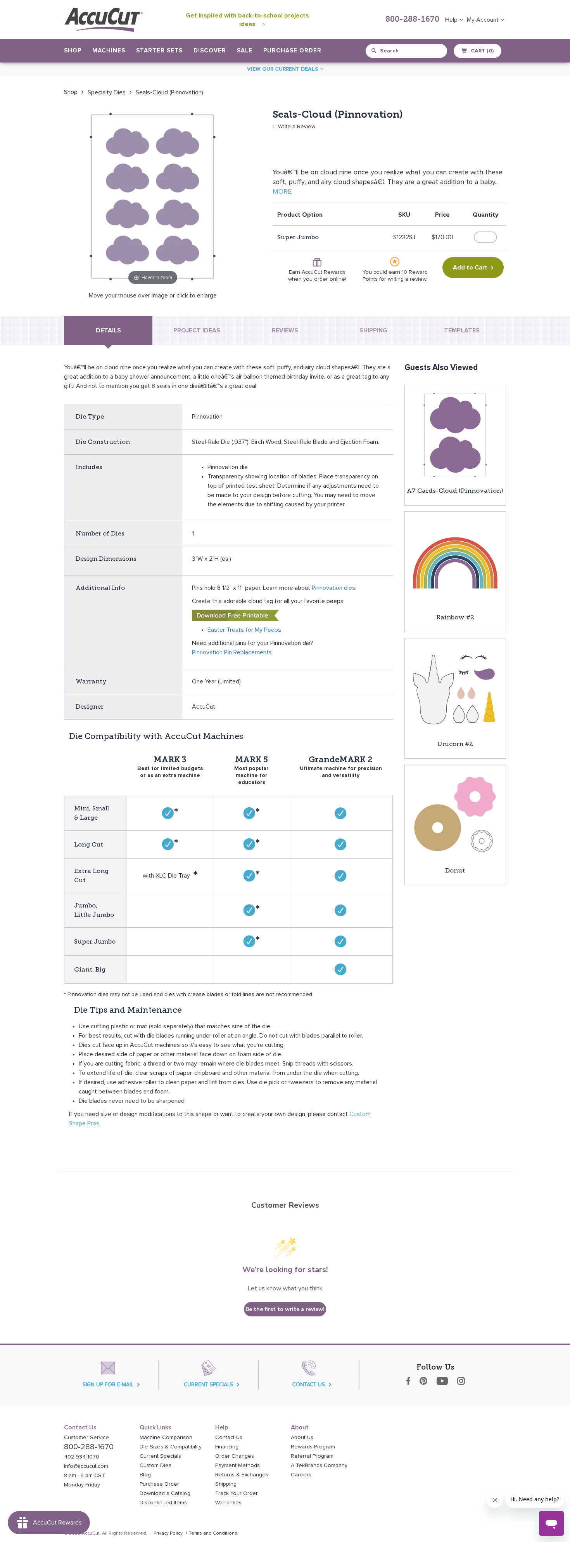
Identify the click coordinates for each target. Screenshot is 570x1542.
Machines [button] (108, 51)
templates (462, 330)
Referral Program (312, 1456)
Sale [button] (244, 51)
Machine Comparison (166, 1437)
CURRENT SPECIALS (208, 1384)
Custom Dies (155, 1465)
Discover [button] (209, 51)
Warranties (228, 1502)
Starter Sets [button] (159, 51)
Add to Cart (470, 267)
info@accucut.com (86, 1466)
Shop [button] (72, 51)
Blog (145, 1475)
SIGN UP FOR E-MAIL (108, 1384)
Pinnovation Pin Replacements (232, 652)
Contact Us (228, 1437)
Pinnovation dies (333, 588)
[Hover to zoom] (153, 198)
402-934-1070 (81, 1457)
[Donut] (455, 815)
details (108, 330)
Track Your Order (236, 1493)
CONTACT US (308, 1384)
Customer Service (86, 1437)
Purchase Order (292, 51)
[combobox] (407, 51)
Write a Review (296, 126)
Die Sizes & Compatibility (171, 1447)
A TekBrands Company (319, 1465)
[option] (71, 92)
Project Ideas (196, 330)
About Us (302, 1437)
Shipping (226, 1484)
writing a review (407, 279)
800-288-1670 (412, 20)
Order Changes (234, 1456)
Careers (301, 1475)
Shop (71, 92)
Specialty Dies (107, 92)
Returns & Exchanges (241, 1475)
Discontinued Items (163, 1502)
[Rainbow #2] (455, 562)
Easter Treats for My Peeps (244, 630)
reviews (285, 330)
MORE (282, 191)
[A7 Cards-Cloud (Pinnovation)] (455, 435)
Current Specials (160, 1456)
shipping (373, 330)
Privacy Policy (168, 1533)
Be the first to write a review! (285, 1309)
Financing (226, 1447)
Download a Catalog (165, 1493)
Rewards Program (313, 1447)
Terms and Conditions (213, 1533)
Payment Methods (237, 1465)
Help (452, 20)
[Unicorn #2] (455, 688)
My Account (483, 20)
